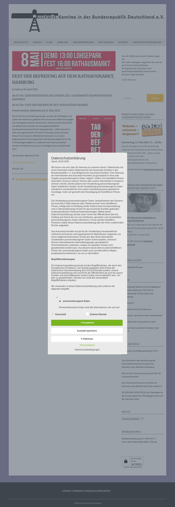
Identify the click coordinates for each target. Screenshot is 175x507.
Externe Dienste (98, 314)
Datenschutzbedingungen (87, 349)
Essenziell (60, 314)
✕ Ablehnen (87, 339)
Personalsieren (87, 345)
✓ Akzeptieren (87, 323)
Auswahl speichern (87, 331)
